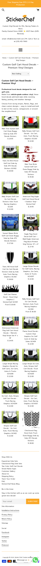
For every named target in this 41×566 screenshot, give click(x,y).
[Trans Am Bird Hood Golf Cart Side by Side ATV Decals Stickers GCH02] (10, 152)
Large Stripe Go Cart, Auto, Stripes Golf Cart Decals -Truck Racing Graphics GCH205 (30, 368)
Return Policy (7, 519)
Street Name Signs (9, 469)
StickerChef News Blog (10, 484)
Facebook (5, 532)
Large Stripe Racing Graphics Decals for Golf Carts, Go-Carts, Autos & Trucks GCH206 (10, 368)
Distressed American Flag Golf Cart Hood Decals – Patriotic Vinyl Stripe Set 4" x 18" (10, 333)
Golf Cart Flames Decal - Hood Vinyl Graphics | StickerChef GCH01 (10, 298)
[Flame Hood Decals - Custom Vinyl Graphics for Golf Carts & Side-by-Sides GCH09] (30, 322)
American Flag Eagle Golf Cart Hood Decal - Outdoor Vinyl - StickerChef (30, 200)
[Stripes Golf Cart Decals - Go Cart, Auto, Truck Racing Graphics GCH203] (30, 387)
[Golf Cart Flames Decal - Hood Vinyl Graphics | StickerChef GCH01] (10, 288)
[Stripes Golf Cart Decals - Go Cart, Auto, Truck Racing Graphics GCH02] (10, 417)
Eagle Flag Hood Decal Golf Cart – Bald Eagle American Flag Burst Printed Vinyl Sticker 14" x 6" (31, 239)
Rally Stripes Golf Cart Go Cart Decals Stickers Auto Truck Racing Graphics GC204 (30, 304)
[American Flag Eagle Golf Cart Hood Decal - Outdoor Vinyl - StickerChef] (30, 188)
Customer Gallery (8, 471)
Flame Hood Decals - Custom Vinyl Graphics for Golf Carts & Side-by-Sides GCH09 (31, 336)
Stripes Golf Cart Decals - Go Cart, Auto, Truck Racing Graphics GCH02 (10, 430)
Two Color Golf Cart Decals (12, 466)
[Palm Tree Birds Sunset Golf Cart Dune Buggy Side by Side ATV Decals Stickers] (30, 154)
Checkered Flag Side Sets (12, 463)
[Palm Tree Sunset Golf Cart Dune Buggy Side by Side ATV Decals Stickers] (10, 121)
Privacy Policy (7, 514)
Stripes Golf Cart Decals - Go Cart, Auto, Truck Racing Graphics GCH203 (31, 400)
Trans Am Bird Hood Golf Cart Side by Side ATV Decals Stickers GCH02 (10, 165)
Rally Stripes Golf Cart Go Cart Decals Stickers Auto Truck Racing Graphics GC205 (10, 201)
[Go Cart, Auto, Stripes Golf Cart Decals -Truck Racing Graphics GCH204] (10, 387)
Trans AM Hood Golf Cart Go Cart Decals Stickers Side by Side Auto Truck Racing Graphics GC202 (10, 271)
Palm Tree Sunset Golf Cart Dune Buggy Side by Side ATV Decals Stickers (10, 132)
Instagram (5, 536)
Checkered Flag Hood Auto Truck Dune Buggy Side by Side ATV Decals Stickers (31, 435)
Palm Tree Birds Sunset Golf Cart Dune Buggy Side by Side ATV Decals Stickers (31, 169)
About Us (5, 474)
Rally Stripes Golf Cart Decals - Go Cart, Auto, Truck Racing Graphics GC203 (30, 135)
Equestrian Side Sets (10, 461)
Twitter (4, 541)
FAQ (3, 481)
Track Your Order (8, 479)
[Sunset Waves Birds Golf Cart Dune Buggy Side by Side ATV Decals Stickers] (10, 222)
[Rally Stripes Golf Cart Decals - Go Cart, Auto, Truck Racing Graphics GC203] (30, 122)
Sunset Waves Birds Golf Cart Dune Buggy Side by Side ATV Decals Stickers (10, 237)
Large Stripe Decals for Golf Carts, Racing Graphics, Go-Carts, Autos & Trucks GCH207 (30, 271)
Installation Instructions (10, 510)
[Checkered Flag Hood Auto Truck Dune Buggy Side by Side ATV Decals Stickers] (30, 419)
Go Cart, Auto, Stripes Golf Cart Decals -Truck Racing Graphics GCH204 (10, 400)
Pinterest (5, 545)
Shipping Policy (7, 476)
